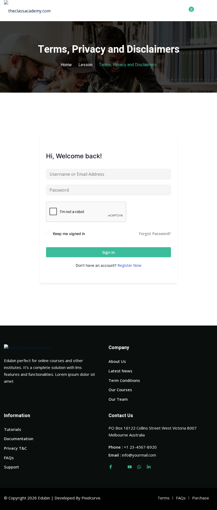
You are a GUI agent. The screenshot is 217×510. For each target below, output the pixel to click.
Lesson (85, 65)
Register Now (129, 265)
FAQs (9, 457)
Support (11, 467)
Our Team (118, 399)
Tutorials (12, 429)
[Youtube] (130, 467)
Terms (163, 497)
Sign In (108, 252)
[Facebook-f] (110, 467)
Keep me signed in (69, 233)
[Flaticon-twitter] (120, 467)
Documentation (18, 438)
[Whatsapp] (139, 467)
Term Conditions (124, 380)
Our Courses (120, 389)
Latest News (120, 370)
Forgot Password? (155, 233)
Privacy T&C (15, 448)
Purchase (200, 497)
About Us (117, 361)
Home (66, 65)
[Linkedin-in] (149, 467)
